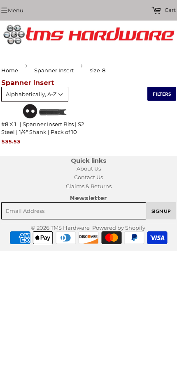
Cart (169, 10)
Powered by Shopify (118, 227)
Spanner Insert (54, 70)
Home (9, 70)
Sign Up (161, 211)
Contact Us (88, 177)
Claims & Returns (89, 186)
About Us (89, 168)
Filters (162, 94)
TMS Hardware (70, 227)
